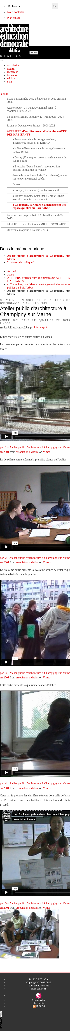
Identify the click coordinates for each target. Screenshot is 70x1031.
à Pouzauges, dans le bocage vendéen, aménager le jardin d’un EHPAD (34, 141)
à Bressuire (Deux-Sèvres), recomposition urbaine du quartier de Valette (36, 168)
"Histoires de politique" (20, 262)
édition (11, 78)
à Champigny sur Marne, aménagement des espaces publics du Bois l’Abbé (39, 206)
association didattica (27, 451)
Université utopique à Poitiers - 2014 (27, 229)
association (13, 65)
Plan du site (13, 17)
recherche (12, 71)
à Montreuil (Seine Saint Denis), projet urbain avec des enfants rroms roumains (38, 197)
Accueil (11, 271)
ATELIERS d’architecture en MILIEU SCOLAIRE (36, 224)
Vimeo (46, 451)
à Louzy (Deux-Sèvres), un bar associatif (36, 190)
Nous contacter (15, 12)
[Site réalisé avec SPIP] (38, 995)
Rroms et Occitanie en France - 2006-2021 (31, 125)
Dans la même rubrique (22, 248)
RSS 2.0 (40, 1006)
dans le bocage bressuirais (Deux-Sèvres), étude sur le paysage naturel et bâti (40, 177)
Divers (16, 184)
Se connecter (38, 1000)
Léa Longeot (40, 327)
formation (12, 75)
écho (10, 81)
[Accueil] (14, 52)
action (11, 68)
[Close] (1, 60)
